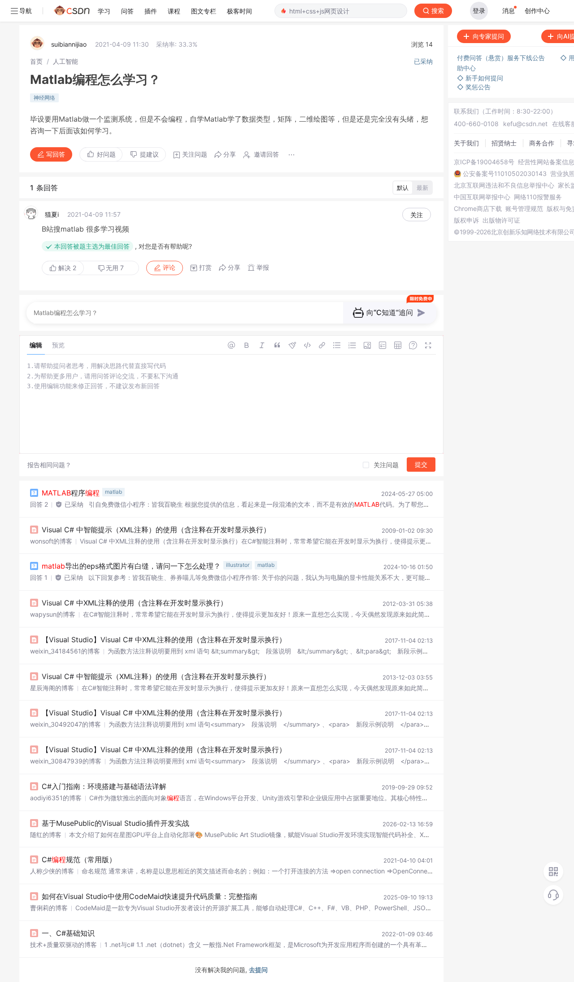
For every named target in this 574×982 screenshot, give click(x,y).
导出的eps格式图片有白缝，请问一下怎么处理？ (131, 565)
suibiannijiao (69, 44)
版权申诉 (466, 220)
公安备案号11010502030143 (505, 173)
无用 (115, 268)
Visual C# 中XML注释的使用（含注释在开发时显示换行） (134, 602)
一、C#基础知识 (68, 933)
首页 (36, 61)
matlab (113, 491)
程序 (71, 492)
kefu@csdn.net (525, 123)
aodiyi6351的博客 (56, 798)
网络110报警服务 (538, 197)
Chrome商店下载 (478, 208)
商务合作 (541, 143)
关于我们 (466, 143)
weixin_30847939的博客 (65, 761)
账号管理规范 (524, 208)
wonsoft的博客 (51, 541)
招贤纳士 (504, 143)
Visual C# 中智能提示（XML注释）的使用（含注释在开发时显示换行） (156, 529)
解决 (66, 268)
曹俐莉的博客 (49, 908)
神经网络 (44, 97)
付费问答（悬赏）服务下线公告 (502, 57)
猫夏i (52, 214)
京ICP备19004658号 (484, 162)
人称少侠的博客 (52, 871)
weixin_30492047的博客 (65, 724)
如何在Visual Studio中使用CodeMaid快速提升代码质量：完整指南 (149, 896)
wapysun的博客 (52, 614)
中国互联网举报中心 (482, 197)
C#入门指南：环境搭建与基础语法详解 (104, 786)
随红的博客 (45, 834)
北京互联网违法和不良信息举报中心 (504, 185)
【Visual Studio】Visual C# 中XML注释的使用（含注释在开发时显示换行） (164, 639)
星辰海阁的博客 (52, 688)
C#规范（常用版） (79, 859)
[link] (36, 61)
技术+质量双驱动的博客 (63, 944)
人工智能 (65, 61)
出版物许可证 (501, 220)
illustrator (237, 564)
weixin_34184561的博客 (65, 651)
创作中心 (537, 10)
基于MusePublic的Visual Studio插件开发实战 (115, 823)
